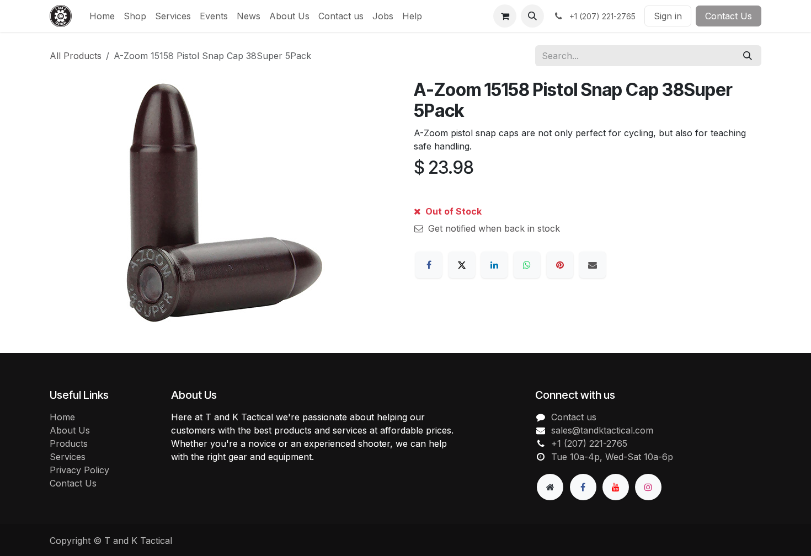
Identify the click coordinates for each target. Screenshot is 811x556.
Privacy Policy (79, 469)
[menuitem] (102, 16)
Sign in (668, 16)
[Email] (592, 265)
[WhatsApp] (527, 265)
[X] (462, 265)
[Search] (747, 55)
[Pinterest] (560, 265)
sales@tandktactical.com (602, 430)
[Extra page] (550, 487)
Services (68, 456)
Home (62, 417)
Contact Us (728, 16)
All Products (76, 55)
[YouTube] (615, 487)
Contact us (573, 417)
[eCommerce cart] (504, 16)
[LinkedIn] (494, 265)
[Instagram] (648, 487)
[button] (532, 16)
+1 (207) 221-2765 (589, 443)
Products (69, 443)
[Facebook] (428, 265)
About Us (70, 430)
